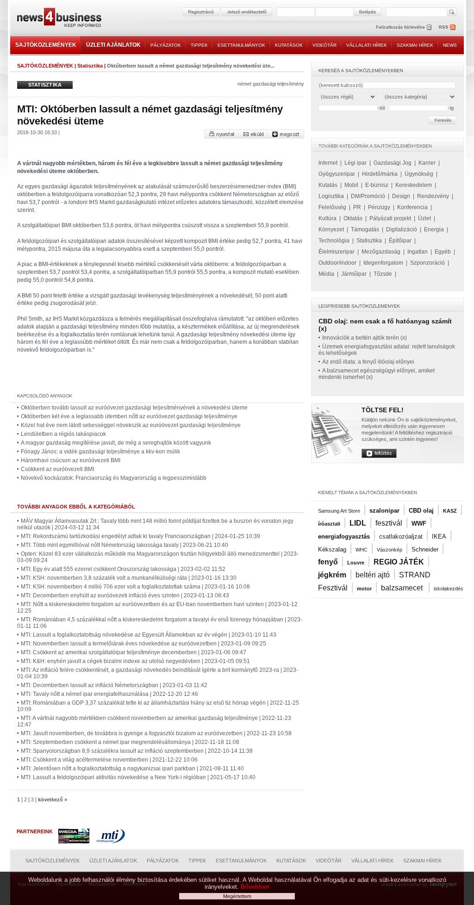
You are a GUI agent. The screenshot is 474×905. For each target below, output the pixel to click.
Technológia (333, 240)
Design (401, 196)
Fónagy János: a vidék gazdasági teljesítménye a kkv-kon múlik (100, 451)
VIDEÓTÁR (324, 45)
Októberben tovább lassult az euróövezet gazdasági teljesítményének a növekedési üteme (134, 407)
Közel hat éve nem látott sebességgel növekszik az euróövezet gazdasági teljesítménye (131, 425)
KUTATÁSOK (289, 45)
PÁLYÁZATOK (165, 45)
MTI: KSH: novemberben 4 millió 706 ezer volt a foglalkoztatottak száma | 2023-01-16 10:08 (135, 586)
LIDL (357, 523)
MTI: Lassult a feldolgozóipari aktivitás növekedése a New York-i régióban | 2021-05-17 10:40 (138, 777)
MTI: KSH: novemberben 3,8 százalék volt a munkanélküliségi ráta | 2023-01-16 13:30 (129, 578)
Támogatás (365, 229)
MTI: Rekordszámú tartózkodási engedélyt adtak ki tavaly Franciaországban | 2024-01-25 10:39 (140, 536)
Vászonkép (389, 549)
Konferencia (412, 207)
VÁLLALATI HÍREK (366, 45)
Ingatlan (417, 251)
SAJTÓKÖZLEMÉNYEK (45, 45)
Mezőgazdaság (381, 251)
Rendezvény (433, 196)
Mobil (351, 185)
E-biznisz (376, 185)
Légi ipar (355, 163)
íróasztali (329, 524)
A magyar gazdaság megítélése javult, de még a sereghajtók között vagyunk (116, 443)
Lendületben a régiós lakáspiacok (63, 434)
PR (357, 207)
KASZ (450, 511)
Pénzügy (379, 207)
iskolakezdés (448, 588)
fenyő (328, 562)
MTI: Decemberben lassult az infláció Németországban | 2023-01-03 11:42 (114, 685)
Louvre (355, 562)
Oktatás (352, 218)
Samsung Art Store (339, 511)
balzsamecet (402, 588)
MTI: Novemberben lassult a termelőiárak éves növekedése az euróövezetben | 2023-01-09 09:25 (143, 643)
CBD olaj (421, 510)
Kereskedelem (413, 185)
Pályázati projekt (390, 218)
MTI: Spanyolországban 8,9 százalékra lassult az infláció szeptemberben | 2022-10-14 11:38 (137, 751)
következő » (52, 799)
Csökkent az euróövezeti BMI (57, 469)
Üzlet (424, 218)
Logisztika (331, 196)
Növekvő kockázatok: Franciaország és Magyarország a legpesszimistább (113, 478)
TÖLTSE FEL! (383, 410)
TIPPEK (199, 45)
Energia (434, 229)
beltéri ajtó (373, 575)
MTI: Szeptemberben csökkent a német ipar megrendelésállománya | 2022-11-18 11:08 (130, 742)
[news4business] (59, 18)
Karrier (427, 163)
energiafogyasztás (344, 536)
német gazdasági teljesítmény (270, 84)
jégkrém (332, 575)
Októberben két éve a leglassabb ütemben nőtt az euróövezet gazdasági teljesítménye (129, 416)
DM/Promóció (368, 196)
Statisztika (90, 65)
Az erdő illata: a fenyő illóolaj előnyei (368, 362)
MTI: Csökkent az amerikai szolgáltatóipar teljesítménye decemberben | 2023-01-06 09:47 (133, 652)
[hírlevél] (403, 27)
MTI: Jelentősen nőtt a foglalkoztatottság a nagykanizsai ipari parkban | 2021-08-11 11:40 (132, 768)
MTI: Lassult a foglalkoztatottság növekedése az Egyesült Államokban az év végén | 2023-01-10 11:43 (148, 635)
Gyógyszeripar (336, 174)
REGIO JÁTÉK (399, 562)
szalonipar (384, 510)
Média (326, 274)
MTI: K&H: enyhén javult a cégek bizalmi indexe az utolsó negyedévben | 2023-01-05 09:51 (135, 661)
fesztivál (388, 523)
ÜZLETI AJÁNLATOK (113, 45)
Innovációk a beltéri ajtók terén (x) (364, 338)
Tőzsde (383, 274)
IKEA (439, 536)
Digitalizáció (401, 229)
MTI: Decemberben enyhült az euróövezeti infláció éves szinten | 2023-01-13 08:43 (125, 595)
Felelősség (332, 207)
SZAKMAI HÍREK (415, 45)
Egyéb (443, 251)
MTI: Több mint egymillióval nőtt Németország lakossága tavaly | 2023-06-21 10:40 (124, 545)
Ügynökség (419, 174)
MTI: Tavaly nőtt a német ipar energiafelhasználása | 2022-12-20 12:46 (109, 694)
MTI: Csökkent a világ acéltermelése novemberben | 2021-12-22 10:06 (109, 759)
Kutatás (327, 185)
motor (364, 588)
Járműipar (354, 274)
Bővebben (255, 886)
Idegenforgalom (383, 263)
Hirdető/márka (380, 174)
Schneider (425, 549)
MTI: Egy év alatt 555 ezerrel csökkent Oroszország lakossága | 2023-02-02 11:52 (123, 569)
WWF (419, 523)
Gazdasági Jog (393, 163)
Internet (327, 163)
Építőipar (400, 240)
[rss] (447, 27)
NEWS (450, 45)
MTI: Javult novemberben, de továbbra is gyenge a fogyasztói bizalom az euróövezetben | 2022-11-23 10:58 (156, 733)
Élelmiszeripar (336, 251)
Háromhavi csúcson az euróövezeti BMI (70, 460)
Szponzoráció (427, 263)
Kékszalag (332, 549)
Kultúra (327, 218)
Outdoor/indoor (337, 263)
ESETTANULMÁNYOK (241, 45)
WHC (362, 549)
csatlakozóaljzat (401, 536)
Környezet (331, 229)
